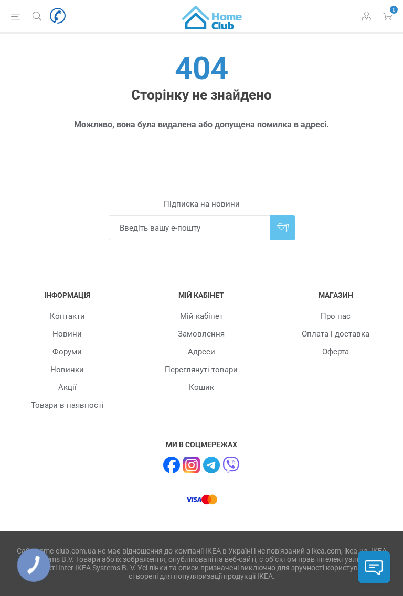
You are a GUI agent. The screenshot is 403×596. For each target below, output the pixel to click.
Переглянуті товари (201, 369)
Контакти (67, 316)
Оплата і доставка (335, 334)
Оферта (335, 351)
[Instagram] (191, 465)
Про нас (336, 316)
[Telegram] (211, 465)
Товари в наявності (67, 405)
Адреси (201, 351)
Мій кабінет (201, 316)
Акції (67, 387)
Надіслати (282, 227)
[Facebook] (171, 465)
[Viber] (231, 465)
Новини (67, 334)
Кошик (201, 387)
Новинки (67, 369)
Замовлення (201, 334)
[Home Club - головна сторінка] (212, 16)
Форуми (67, 351)
